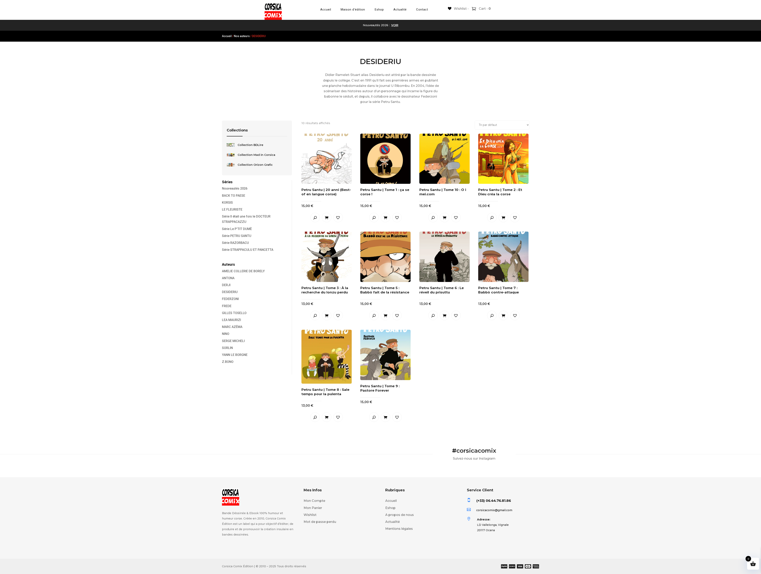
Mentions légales (399, 529)
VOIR (394, 25)
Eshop (379, 9)
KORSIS (227, 202)
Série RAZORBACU (235, 243)
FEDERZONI (230, 299)
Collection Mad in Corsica (256, 155)
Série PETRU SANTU (236, 236)
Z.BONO (227, 362)
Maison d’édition (353, 9)
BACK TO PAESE (233, 195)
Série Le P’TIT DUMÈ (237, 229)
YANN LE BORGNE (235, 355)
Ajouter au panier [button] (326, 217)
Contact (422, 9)
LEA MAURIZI (231, 320)
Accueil (325, 9)
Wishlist (310, 515)
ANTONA (228, 278)
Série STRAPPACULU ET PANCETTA (247, 250)
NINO (225, 334)
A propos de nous (399, 515)
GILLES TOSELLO (234, 313)
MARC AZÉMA (232, 327)
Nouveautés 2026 (234, 188)
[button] (338, 217)
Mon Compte (314, 501)
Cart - (484, 9)
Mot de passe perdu (320, 522)
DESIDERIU (230, 292)
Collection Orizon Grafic (255, 165)
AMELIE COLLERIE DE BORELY (243, 271)
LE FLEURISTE (232, 209)
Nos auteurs (242, 36)
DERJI (226, 285)
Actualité (400, 9)
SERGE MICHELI (233, 341)
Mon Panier (313, 508)
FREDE (226, 306)
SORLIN (227, 348)
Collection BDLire (250, 145)
